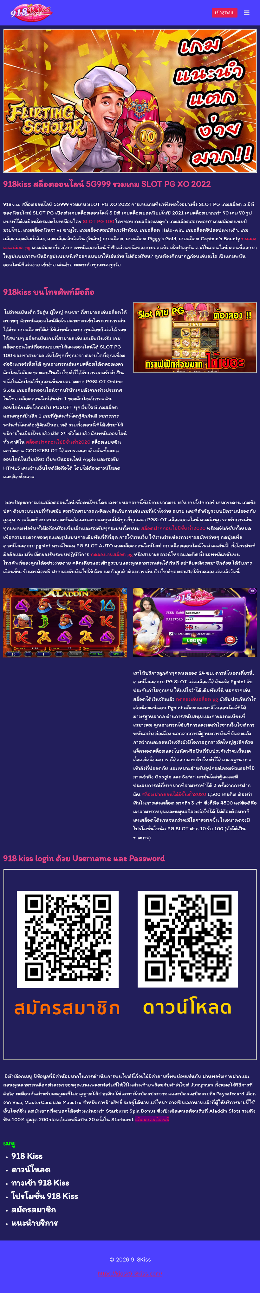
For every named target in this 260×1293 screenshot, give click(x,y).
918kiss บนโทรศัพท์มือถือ (48, 291)
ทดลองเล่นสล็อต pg (111, 554)
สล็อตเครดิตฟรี (152, 1119)
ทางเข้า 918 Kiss (40, 1182)
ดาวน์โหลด (31, 1168)
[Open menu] (246, 13)
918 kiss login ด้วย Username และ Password (84, 858)
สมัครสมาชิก (33, 1209)
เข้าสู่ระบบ (225, 12)
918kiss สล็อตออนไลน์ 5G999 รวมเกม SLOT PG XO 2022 (107, 183)
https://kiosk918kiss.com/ (130, 1273)
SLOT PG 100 (98, 221)
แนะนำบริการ (34, 1222)
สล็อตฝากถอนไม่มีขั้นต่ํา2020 (58, 442)
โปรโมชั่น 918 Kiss (44, 1195)
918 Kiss (26, 1155)
